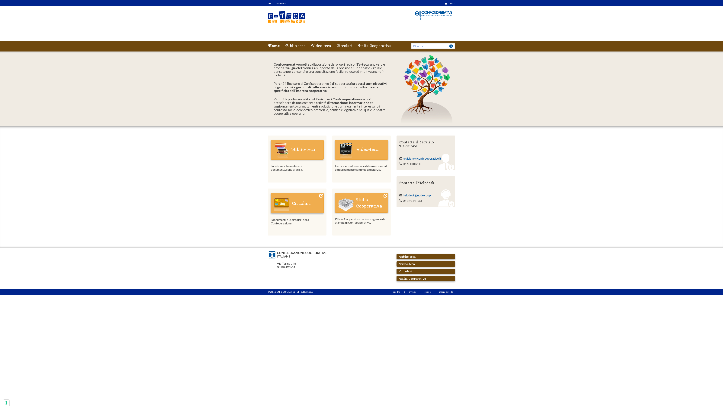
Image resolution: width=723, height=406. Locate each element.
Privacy (412, 292)
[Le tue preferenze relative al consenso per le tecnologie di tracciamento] (6, 403)
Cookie (427, 292)
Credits (396, 292)
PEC (270, 3)
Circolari (344, 45)
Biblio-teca (295, 45)
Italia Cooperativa (374, 45)
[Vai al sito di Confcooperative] (433, 15)
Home (274, 45)
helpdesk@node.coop (416, 195)
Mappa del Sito (446, 292)
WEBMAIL (281, 3)
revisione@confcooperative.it (422, 158)
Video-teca (321, 45)
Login (452, 4)
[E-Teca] (286, 16)
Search (451, 46)
